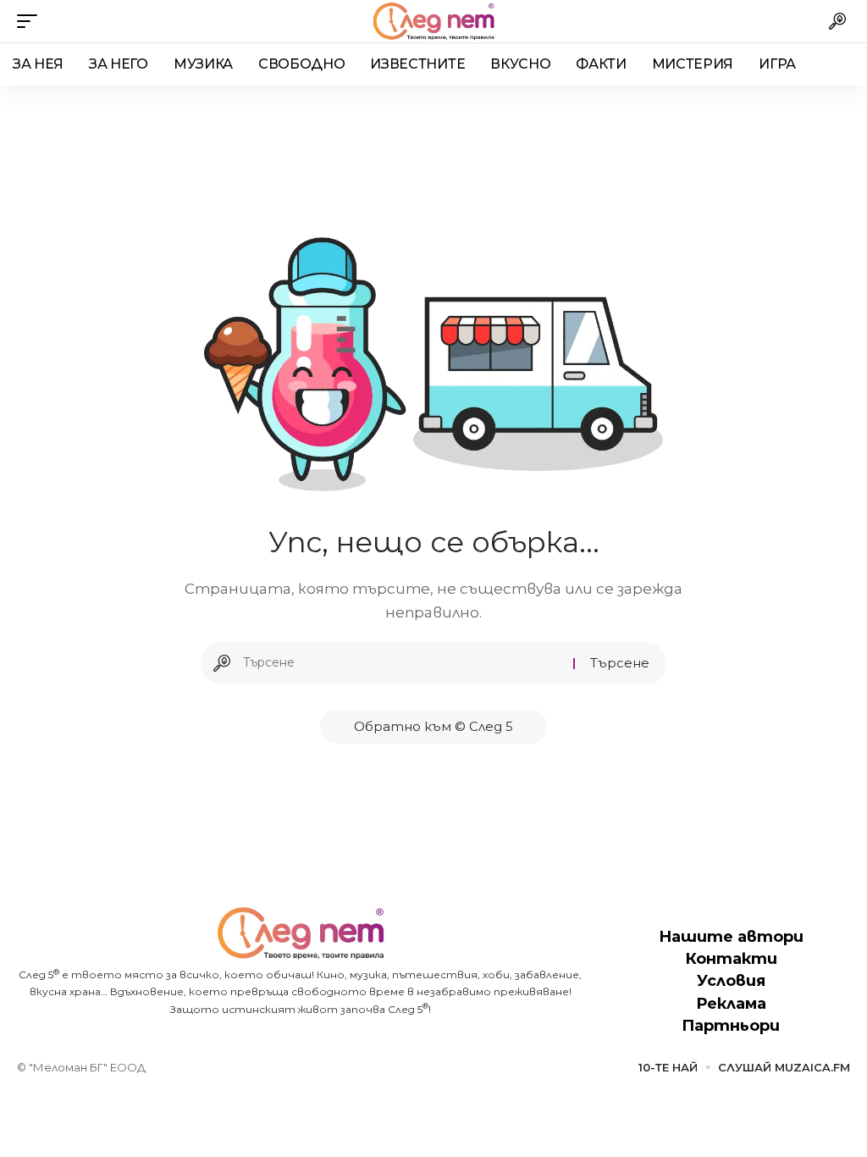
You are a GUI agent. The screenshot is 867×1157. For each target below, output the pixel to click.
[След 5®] (433, 21)
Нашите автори (731, 936)
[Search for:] (401, 663)
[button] (31, 21)
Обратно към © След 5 (433, 726)
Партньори (731, 1025)
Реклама (731, 1003)
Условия (731, 981)
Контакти (731, 958)
